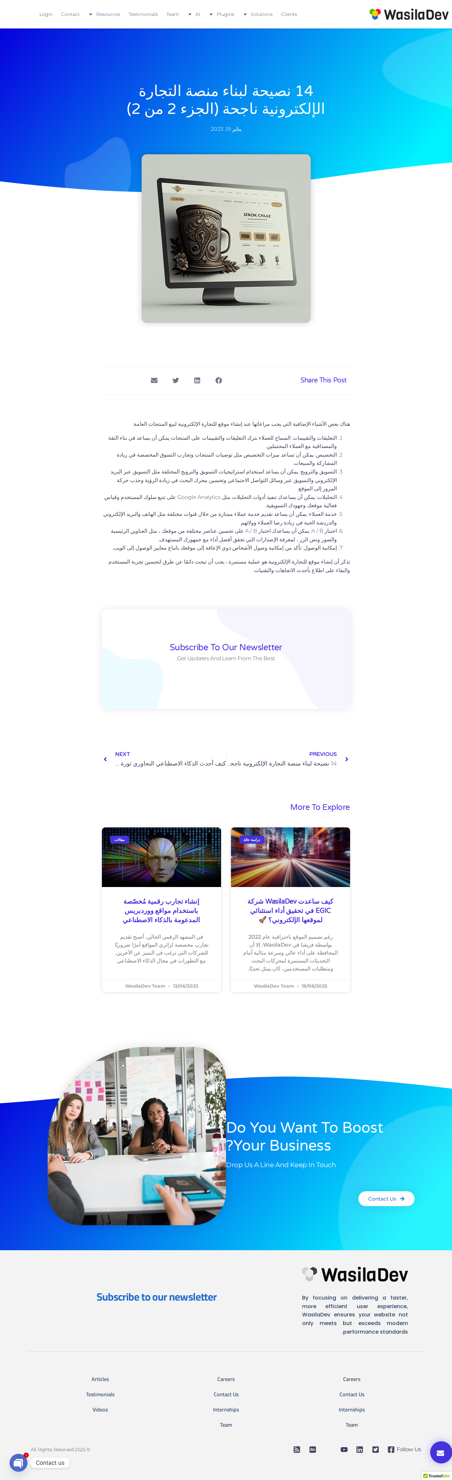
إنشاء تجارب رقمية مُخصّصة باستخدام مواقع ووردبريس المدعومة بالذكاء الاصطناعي (161, 911)
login (46, 14)
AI (198, 14)
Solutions (262, 14)
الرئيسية (120, 531)
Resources (108, 14)
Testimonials (143, 14)
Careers (351, 1379)
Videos (100, 1409)
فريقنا (307, 945)
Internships (352, 1409)
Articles (100, 1379)
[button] (218, 380)
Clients (289, 14)
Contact (70, 14)
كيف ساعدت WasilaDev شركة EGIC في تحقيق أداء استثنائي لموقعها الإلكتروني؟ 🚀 (290, 911)
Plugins (225, 14)
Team (172, 14)
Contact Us (351, 1394)
